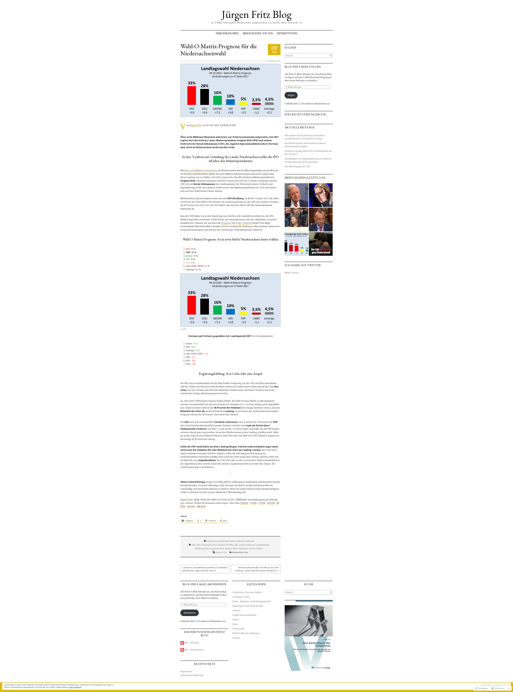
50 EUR (191, 506)
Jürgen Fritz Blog (257, 14)
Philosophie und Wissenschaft (247, 605)
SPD (222, 548)
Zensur (236, 637)
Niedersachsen (202, 548)
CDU (198, 544)
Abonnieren (189, 612)
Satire (235, 619)
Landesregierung (247, 544)
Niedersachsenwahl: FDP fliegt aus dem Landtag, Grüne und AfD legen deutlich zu (257, 569)
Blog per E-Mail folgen (303, 67)
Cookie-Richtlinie (74, 687)
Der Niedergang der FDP (297, 166)
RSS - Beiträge (192, 642)
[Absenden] (330, 55)
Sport (235, 624)
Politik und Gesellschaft (217, 541)
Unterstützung (287, 33)
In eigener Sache (241, 596)
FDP (203, 544)
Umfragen (243, 548)
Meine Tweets (292, 272)
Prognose (226, 222)
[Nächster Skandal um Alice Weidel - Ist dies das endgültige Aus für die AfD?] (321, 195)
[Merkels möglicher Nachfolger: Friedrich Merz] (321, 219)
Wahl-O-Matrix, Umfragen (242, 541)
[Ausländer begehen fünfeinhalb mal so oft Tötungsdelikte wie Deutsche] (321, 244)
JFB (236, 544)
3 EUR (253, 503)
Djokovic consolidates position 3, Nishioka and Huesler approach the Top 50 (204, 569)
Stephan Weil (231, 548)
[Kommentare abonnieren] (182, 649)
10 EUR (271, 503)
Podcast (236, 610)
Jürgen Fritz (275, 61)
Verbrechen (238, 628)
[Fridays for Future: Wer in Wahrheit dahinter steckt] (296, 219)
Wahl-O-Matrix (243, 222)
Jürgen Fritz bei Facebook (305, 114)
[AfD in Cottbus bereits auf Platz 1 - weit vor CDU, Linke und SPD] (296, 244)
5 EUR (262, 503)
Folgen (291, 95)
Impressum (186, 671)
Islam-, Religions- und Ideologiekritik (251, 601)
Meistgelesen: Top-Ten (258, 33)
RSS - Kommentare (194, 649)
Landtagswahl (262, 544)
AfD (193, 544)
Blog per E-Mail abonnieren (204, 584)
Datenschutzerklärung (191, 675)
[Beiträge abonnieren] (182, 642)
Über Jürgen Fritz (227, 33)
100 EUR (201, 506)
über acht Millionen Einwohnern (201, 170)
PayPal (244, 503)
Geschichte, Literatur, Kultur (247, 592)
